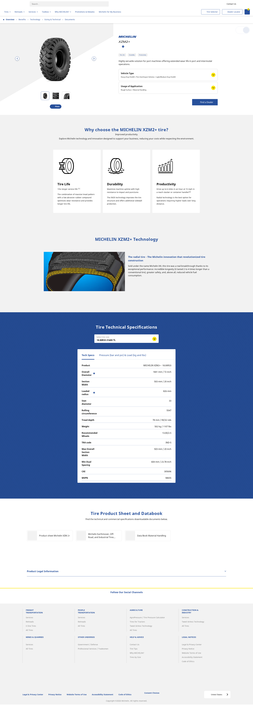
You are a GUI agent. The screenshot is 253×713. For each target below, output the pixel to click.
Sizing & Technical (52, 19)
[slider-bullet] (45, 96)
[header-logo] (14, 4)
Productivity (142, 55)
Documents (70, 19)
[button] (123, 46)
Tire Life (122, 55)
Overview (10, 19)
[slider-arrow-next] (94, 58)
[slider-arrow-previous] (17, 58)
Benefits (22, 19)
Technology (35, 19)
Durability (132, 55)
